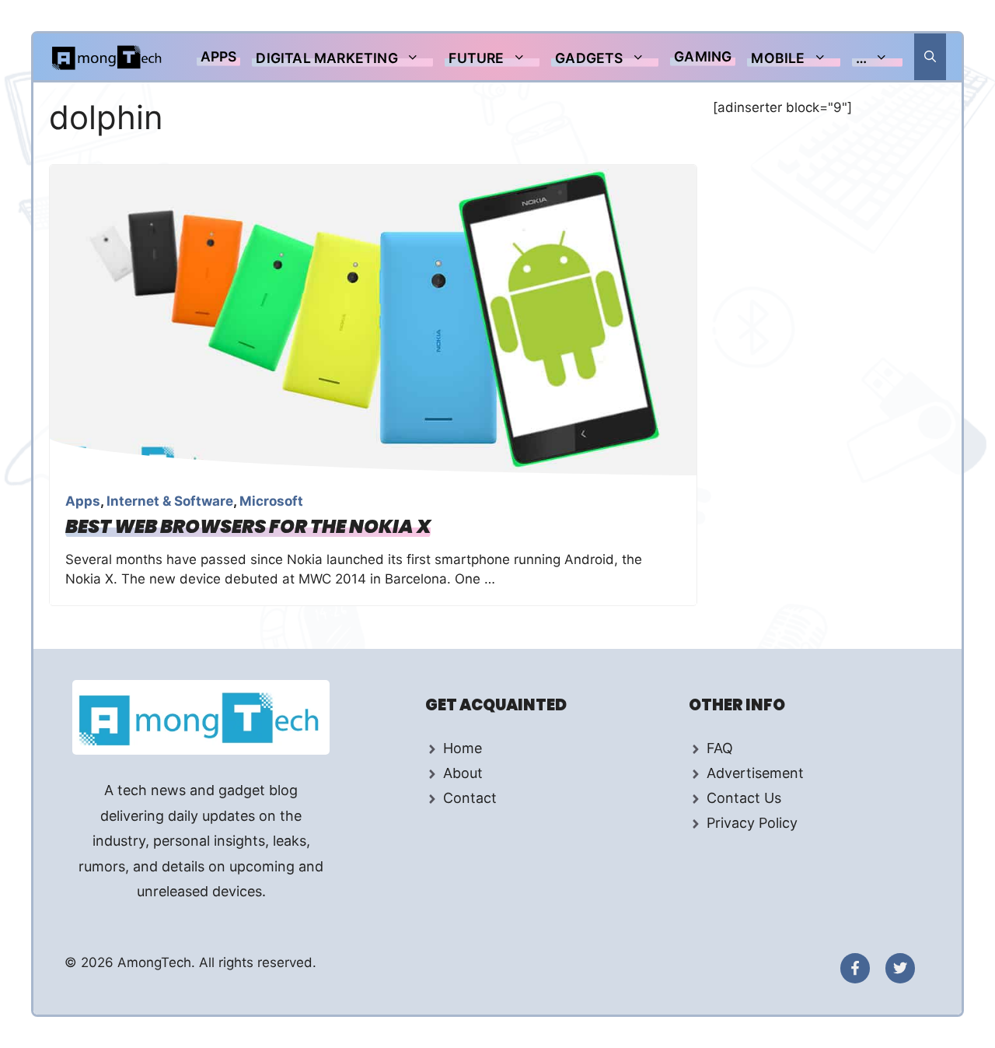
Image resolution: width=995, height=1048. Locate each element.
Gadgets (589, 58)
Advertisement (755, 773)
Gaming (702, 56)
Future (476, 58)
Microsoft (271, 501)
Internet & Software (169, 501)
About (463, 773)
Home (462, 748)
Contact (470, 798)
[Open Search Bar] (930, 56)
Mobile (778, 58)
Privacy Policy (752, 823)
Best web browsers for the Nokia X (248, 526)
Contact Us (744, 798)
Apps (219, 56)
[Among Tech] (107, 56)
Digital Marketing (326, 58)
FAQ (720, 748)
